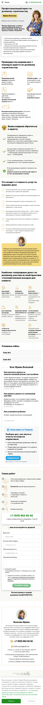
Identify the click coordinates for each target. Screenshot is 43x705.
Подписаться (13, 458)
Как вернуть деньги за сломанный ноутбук (19, 395)
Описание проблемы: (10, 557)
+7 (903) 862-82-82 (21, 515)
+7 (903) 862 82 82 (34, 2)
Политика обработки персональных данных (21, 659)
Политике (10, 581)
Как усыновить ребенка (15, 412)
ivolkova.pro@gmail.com (21, 646)
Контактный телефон (10, 541)
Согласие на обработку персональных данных (21, 661)
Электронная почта (9, 549)
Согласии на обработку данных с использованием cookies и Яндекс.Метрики (20, 692)
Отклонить (32, 701)
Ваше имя (6, 533)
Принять (11, 701)
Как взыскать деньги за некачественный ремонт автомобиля (21, 373)
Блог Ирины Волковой (21, 367)
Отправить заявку (21, 585)
